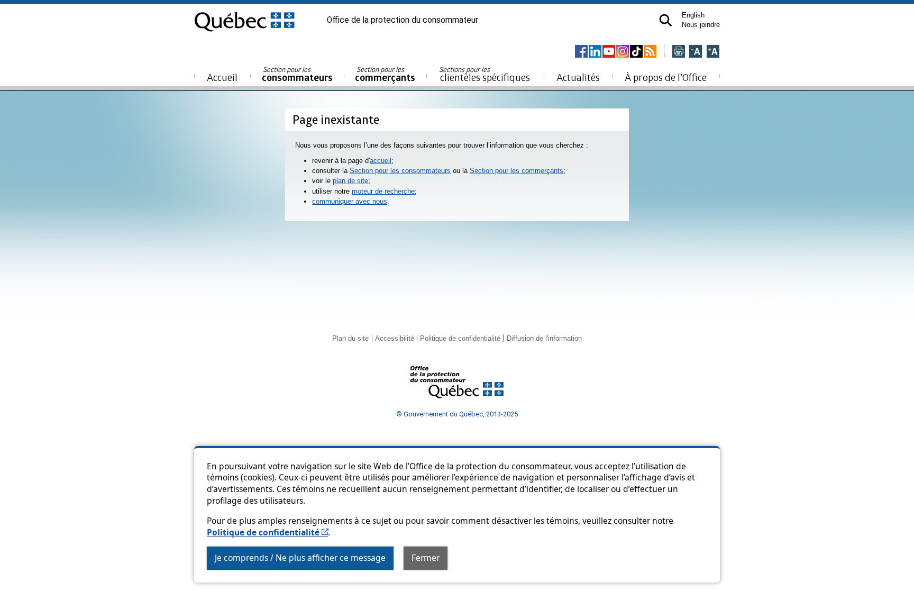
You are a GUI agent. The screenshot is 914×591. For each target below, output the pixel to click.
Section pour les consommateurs (400, 171)
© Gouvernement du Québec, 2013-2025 (457, 414)
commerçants (385, 74)
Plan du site (350, 338)
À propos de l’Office (666, 77)
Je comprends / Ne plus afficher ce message (300, 557)
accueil (380, 161)
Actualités (578, 77)
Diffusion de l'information (544, 338)
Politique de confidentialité (267, 532)
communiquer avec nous (349, 201)
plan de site (350, 181)
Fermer (426, 557)
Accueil (222, 77)
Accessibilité (394, 338)
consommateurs (297, 74)
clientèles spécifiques (484, 74)
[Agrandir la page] (713, 52)
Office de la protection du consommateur (402, 20)
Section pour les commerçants (516, 171)
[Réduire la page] (695, 52)
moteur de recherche (383, 191)
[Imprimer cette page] (678, 52)
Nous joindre (701, 25)
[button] (666, 20)
